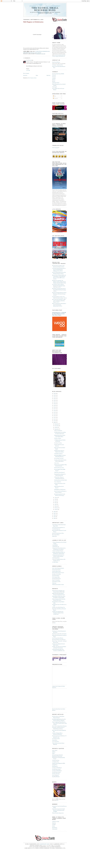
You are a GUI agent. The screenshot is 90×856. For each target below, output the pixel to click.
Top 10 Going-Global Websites (57, 638)
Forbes (53, 753)
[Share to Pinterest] (29, 51)
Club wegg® (54, 86)
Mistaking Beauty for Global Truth (60, 480)
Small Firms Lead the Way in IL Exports (59, 633)
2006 (55, 515)
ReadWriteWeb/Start (55, 776)
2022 (55, 400)
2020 (55, 403)
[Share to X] (26, 51)
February (56, 507)
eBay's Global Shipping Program (58, 568)
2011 (55, 419)
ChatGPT (54, 824)
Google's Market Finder (56, 571)
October (56, 427)
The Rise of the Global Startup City (58, 607)
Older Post (48, 75)
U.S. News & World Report (57, 767)
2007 (55, 513)
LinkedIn (54, 78)
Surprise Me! (54, 536)
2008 (55, 511)
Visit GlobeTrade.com (56, 528)
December (56, 424)
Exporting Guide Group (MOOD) (58, 73)
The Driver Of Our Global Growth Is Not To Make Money (60, 460)
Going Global (54, 740)
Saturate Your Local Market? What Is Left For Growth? (60, 465)
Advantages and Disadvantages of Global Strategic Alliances (58, 728)
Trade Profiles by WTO (56, 581)
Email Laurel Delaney (56, 62)
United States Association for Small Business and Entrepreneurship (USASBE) (58, 810)
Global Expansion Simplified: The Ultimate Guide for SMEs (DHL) (58, 591)
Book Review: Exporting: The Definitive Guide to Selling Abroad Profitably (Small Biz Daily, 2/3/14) (59, 282)
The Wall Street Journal (56, 769)
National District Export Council (58, 572)
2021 (55, 402)
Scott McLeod (31, 52)
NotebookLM (54, 829)
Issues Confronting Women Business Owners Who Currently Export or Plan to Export (59, 723)
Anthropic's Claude (55, 821)
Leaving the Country (56, 738)
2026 (55, 393)
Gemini (53, 826)
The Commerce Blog (56, 577)
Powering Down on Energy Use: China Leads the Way (60, 474)
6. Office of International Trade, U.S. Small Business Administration (58, 553)
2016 (55, 410)
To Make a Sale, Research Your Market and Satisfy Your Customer (59, 647)
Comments (56, 98)
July (55, 499)
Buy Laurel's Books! (55, 534)
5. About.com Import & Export (57, 550)
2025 (55, 395)
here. (55, 622)
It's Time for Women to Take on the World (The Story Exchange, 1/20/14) (59, 297)
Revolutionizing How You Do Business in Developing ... (59, 494)
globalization (39, 51)
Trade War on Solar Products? (59, 472)
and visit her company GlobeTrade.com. (58, 55)
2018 (55, 407)
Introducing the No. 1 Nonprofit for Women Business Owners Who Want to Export (59, 314)
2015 (55, 412)
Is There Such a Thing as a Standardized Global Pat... (59, 477)
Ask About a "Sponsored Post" (57, 64)
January (56, 509)
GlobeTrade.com (44, 844)
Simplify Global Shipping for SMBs (58, 763)
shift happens (38, 52)
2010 (55, 420)
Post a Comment (26, 73)
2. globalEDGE (55, 545)
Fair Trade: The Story (58, 443)
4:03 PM (28, 70)
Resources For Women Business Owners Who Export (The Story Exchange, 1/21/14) (59, 294)
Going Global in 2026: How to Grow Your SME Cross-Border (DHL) (58, 597)
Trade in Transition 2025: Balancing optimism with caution (58, 599)
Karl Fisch (25, 52)
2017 (55, 408)
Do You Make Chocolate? (59, 458)
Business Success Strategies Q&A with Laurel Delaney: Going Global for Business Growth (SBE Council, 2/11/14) (59, 277)
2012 (55, 417)
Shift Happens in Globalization (33, 22)
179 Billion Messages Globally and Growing (59, 440)
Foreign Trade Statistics (56, 569)
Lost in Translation (55, 741)
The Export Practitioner (56, 578)
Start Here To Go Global (56, 574)
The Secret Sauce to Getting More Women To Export (58, 717)
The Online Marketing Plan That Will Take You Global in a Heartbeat (59, 720)
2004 (55, 518)
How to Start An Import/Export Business (59, 726)
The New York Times (56, 773)
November (57, 425)
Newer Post (25, 75)
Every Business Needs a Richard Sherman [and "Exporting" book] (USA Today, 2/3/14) (58, 286)
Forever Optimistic (57, 481)
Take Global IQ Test (55, 575)
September (57, 429)
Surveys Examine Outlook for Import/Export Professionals (57, 755)
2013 (55, 415)
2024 (55, 396)
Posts (55, 96)
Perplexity (54, 823)
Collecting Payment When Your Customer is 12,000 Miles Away (58, 650)
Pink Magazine (55, 766)
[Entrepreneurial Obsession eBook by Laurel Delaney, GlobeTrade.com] (59, 346)
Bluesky (53, 81)
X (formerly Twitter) (55, 82)
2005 (55, 516)
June (56, 500)
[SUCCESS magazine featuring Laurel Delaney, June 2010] (59, 386)
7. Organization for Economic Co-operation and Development (58, 555)
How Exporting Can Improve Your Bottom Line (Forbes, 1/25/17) (58, 266)
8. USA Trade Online (56, 557)
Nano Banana (54, 827)
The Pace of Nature (57, 438)
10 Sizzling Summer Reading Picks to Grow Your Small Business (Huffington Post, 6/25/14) (59, 269)
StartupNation (54, 764)
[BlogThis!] (25, 51)
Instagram (54, 76)
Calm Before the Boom (58, 453)
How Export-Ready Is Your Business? (59, 639)
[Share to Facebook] (27, 51)
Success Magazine (55, 775)
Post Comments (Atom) (32, 77)
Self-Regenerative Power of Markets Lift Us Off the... (59, 451)
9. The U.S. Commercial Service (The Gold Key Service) (58, 560)
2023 (55, 398)
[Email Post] (31, 51)
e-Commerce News (55, 761)
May (56, 502)
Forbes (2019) (54, 750)
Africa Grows (56, 463)
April (56, 504)
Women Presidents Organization (58, 813)
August (56, 497)
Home (37, 75)
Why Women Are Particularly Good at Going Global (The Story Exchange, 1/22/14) (59, 290)
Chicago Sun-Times (55, 760)
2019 (55, 405)
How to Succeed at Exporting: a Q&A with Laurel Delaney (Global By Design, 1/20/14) (59, 301)
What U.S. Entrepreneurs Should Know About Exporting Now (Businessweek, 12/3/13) (59, 305)
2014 (55, 414)
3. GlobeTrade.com (55, 546)
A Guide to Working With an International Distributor (57, 733)
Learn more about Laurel (59, 55)
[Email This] (24, 51)
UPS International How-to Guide (58, 584)
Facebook (54, 75)
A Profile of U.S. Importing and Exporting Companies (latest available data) (57, 613)
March (56, 506)
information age (46, 51)
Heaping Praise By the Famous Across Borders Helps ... (59, 436)
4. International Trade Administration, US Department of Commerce (59, 548)
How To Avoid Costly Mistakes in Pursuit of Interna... (60, 492)
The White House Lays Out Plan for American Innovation (60, 433)
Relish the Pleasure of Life (59, 467)
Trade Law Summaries (58, 430)
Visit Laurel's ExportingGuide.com (58, 527)
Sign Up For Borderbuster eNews (58, 533)
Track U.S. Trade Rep (56, 580)
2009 (55, 422)
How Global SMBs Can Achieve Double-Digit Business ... (60, 456)
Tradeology (54, 583)
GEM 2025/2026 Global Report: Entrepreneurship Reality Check (58, 594)
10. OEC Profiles (55, 562)
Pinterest (53, 79)
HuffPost (53, 752)
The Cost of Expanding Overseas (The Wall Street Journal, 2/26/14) (59, 273)
